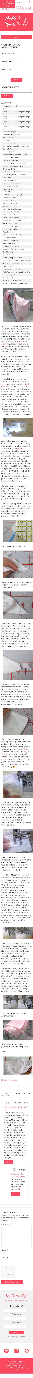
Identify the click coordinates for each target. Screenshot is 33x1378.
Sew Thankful (8, 252)
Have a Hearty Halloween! (12, 186)
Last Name (6, 69)
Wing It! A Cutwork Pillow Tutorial (15, 283)
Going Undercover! (10, 180)
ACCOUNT (22, 2)
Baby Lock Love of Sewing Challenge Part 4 (16, 128)
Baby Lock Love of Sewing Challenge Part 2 (16, 118)
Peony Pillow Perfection (12, 220)
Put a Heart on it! (9, 232)
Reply (8, 1162)
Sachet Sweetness (9, 238)
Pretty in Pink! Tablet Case (12, 226)
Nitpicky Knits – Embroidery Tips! (14, 218)
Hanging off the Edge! (11, 183)
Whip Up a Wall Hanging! (12, 281)
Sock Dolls (6, 255)
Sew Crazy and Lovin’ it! (11, 246)
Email (4, 1258)
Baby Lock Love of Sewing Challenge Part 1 (16, 113)
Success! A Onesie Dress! (11, 263)
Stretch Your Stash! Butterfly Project (16, 260)
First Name (6, 61)
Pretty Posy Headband (11, 229)
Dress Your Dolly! (9, 169)
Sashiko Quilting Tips (10, 240)
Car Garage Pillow (9, 152)
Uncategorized (10, 1080)
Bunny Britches (8, 149)
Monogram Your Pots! (11, 212)
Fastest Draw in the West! (12, 172)
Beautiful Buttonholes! (11, 135)
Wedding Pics (8, 278)
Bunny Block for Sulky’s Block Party (16, 146)
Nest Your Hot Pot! (9, 215)
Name (4, 1250)
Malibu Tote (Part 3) (10, 206)
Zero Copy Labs (23, 1366)
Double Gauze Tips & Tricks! (13, 166)
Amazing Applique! (10, 106)
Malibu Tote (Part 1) (10, 200)
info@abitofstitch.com (16, 1364)
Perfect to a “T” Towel (11, 223)
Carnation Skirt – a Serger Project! (15, 155)
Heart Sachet (8, 189)
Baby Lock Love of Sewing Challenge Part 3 (16, 123)
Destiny (5, 754)
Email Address (8, 53)
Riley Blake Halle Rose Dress (13, 235)
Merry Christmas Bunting (12, 209)
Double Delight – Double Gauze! (15, 163)
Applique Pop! (8, 109)
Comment (6, 1224)
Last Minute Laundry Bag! (12, 195)
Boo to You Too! (8, 140)
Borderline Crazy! (9, 143)
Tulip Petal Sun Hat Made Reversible (16, 272)
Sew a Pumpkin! (9, 243)
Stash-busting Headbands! (12, 258)
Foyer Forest (7, 177)
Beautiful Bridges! (9, 132)
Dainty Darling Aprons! (11, 157)
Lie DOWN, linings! (9, 198)
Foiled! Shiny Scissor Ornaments (14, 175)
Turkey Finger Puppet (11, 275)
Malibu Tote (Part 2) (10, 203)
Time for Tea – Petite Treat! (13, 269)
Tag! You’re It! (8, 266)
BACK (17, 37)
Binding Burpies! (9, 137)
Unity (24, 752)
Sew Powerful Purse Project (13, 249)
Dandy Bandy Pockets (11, 160)
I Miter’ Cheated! (9, 192)
